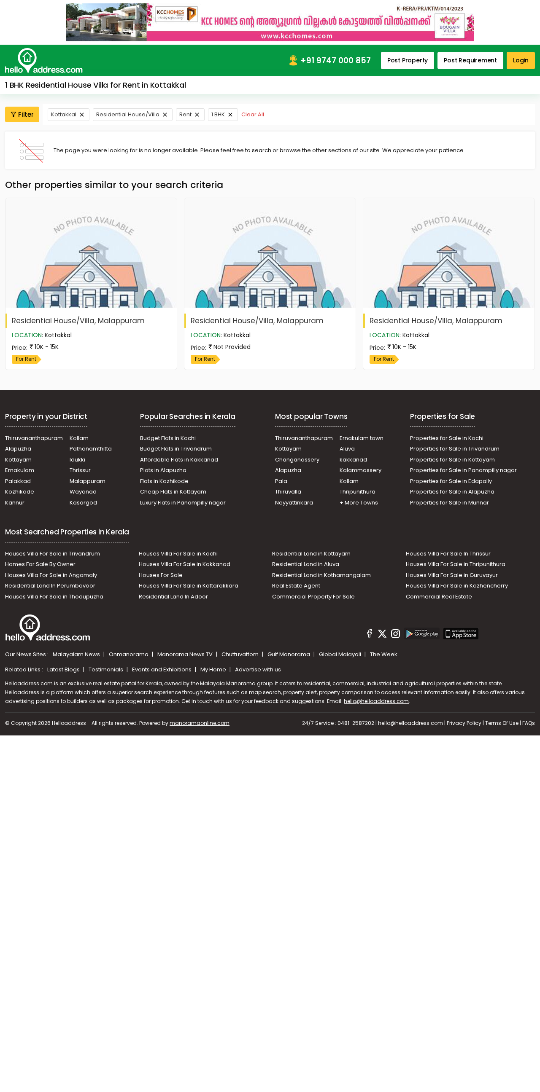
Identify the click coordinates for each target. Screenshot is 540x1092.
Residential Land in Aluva (305, 564)
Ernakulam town (361, 438)
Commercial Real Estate (439, 597)
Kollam (79, 438)
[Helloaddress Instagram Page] (395, 634)
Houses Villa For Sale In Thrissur (448, 554)
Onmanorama (129, 654)
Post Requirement (470, 60)
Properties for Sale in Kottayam (452, 460)
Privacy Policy (464, 723)
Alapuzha (18, 449)
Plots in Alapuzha (163, 470)
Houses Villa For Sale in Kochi (178, 554)
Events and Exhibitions (162, 669)
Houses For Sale (161, 575)
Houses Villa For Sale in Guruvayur (452, 575)
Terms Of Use (501, 723)
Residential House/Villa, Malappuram (78, 321)
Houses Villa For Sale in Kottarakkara (188, 586)
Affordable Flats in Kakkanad (179, 460)
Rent (185, 114)
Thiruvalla (288, 492)
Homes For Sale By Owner (40, 564)
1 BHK (218, 114)
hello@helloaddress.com (376, 701)
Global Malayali (340, 654)
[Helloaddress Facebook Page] (369, 635)
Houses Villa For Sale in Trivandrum (52, 554)
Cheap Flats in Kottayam (173, 492)
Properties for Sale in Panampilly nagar (463, 470)
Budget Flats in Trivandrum (176, 449)
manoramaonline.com (200, 723)
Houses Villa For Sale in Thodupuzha (54, 597)
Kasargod (83, 503)
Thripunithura (357, 492)
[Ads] (270, 22)
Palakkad (18, 481)
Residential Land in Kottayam (311, 554)
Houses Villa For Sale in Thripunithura (455, 564)
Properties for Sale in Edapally (451, 481)
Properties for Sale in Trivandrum (455, 449)
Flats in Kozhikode (164, 481)
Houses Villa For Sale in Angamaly (51, 575)
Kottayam (18, 460)
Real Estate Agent (296, 586)
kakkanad (353, 460)
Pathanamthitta (91, 449)
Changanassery (297, 460)
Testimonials (106, 669)
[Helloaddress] (44, 60)
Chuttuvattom (240, 654)
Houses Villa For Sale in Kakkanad (184, 564)
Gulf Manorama (289, 654)
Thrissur (80, 470)
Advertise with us (258, 669)
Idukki (77, 460)
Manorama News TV (185, 654)
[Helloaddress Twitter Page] (382, 635)
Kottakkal (63, 114)
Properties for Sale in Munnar (449, 503)
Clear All (252, 114)
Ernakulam (19, 470)
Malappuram (87, 481)
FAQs (528, 723)
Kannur (14, 503)
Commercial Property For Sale (313, 597)
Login (521, 60)
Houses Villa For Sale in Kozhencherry (457, 586)
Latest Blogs (64, 669)
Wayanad (83, 492)
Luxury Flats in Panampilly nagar (183, 503)
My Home (213, 669)
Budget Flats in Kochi (168, 438)
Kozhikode (19, 492)
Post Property (407, 60)
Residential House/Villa (127, 114)
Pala (281, 481)
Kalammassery (360, 470)
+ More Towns (359, 503)
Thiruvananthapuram (34, 438)
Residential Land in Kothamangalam (321, 575)
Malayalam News (77, 654)
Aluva (347, 449)
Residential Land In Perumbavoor (50, 586)
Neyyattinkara (294, 503)
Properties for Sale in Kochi (446, 438)
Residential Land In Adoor (173, 597)
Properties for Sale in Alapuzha (452, 492)
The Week (383, 654)
